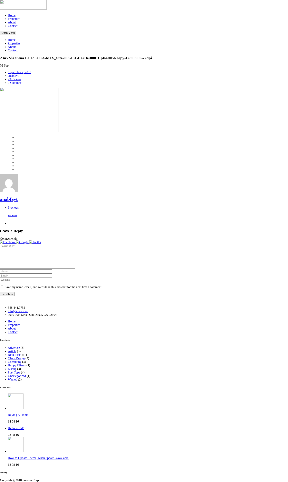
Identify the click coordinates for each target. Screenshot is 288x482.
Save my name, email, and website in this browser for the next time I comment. (53, 287)
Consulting (14, 361)
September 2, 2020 (19, 72)
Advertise (14, 347)
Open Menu (8, 32)
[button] (8, 242)
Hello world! (16, 428)
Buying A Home (18, 414)
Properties (14, 18)
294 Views (14, 79)
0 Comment (15, 82)
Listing (12, 369)
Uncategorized (17, 376)
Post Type (14, 372)
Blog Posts (14, 354)
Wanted (12, 379)
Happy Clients (17, 365)
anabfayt (13, 75)
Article (12, 351)
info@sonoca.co (18, 311)
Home (11, 15)
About (12, 22)
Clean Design (16, 358)
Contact (12, 25)
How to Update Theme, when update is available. (38, 458)
